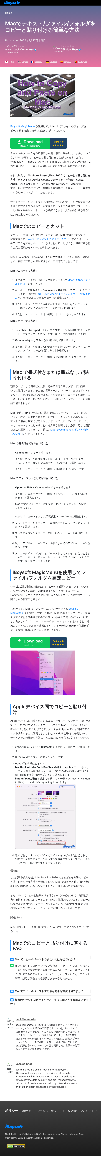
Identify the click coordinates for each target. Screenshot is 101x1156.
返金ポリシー (28, 1110)
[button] (38, 143)
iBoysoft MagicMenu (22, 126)
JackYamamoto (24, 49)
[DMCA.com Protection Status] (16, 1143)
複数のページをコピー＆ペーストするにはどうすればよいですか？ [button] (49, 1001)
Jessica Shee (69, 49)
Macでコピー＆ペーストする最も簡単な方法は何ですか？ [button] (47, 991)
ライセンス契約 (70, 1110)
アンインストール (89, 1110)
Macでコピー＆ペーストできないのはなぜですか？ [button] (43, 959)
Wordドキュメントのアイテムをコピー (50, 239)
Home (8, 12)
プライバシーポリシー (48, 1110)
